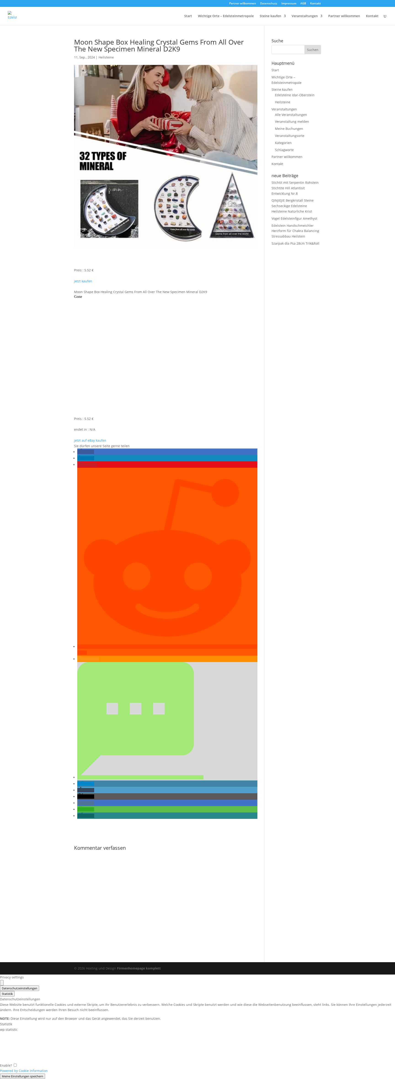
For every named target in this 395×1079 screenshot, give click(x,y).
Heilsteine (106, 57)
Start (188, 16)
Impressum (288, 3)
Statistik (7, 994)
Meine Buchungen (289, 128)
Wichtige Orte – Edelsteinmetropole (226, 16)
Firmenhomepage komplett (139, 968)
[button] (85, 452)
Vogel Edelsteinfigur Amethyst (294, 218)
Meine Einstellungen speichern (22, 1076)
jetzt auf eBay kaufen (90, 440)
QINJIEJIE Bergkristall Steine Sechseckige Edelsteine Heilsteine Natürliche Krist (293, 206)
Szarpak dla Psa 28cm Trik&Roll (295, 243)
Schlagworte (284, 150)
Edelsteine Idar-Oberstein (295, 95)
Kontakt (315, 3)
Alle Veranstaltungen (291, 114)
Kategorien (283, 143)
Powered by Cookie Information (24, 1070)
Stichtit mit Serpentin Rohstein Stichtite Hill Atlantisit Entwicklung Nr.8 (295, 188)
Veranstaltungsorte (289, 136)
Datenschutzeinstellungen (19, 988)
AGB (303, 3)
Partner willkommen (242, 3)
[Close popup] (2, 983)
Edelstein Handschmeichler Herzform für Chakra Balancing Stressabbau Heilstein (295, 231)
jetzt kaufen (83, 281)
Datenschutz (268, 3)
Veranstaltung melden (292, 121)
